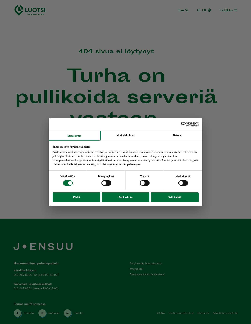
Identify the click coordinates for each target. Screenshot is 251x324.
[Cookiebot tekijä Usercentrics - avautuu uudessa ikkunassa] (184, 124)
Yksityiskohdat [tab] (125, 135)
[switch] (106, 183)
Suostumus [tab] (74, 135)
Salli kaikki (174, 197)
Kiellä (76, 197)
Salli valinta (125, 197)
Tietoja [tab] (177, 135)
